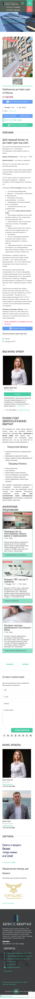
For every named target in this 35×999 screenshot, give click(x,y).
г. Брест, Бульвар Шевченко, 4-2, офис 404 (19, 956)
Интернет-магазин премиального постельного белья (17, 627)
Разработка (5, 982)
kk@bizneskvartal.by (24, 410)
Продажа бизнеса (22, 21)
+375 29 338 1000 (13, 120)
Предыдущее (9, 664)
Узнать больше (7, 903)
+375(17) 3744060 (13, 7)
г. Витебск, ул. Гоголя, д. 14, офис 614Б (18, 959)
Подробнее (21, 406)
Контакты (17, 394)
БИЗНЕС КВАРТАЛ (8, 21)
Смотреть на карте (12, 111)
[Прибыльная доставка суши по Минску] (17, 57)
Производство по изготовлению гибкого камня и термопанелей (15, 533)
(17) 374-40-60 (11, 962)
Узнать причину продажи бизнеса (19, 102)
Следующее (25, 664)
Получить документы (10, 116)
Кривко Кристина (10, 387)
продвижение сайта (16, 982)
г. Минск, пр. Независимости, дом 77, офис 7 (20, 953)
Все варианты (7, 862)
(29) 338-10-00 (11, 964)
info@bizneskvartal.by (13, 967)
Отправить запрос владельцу (18, 125)
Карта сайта (8, 971)
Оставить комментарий (22, 730)
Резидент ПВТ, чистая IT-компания (16, 580)
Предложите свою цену (19, 328)
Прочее (4, 23)
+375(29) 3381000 (13, 10)
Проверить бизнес (25, 116)
